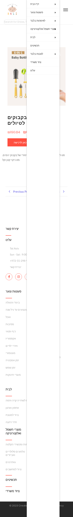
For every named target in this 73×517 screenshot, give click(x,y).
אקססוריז (11, 338)
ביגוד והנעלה (13, 302)
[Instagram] (18, 276)
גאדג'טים (11, 462)
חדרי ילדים (12, 345)
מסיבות (10, 324)
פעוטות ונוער (36, 12)
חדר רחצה (11, 422)
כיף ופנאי (11, 331)
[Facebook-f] (9, 276)
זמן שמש (10, 367)
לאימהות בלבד (37, 20)
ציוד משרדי (35, 62)
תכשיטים (34, 45)
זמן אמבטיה (12, 360)
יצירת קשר (12, 229)
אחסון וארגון (12, 407)
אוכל (8, 317)
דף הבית (34, 4)
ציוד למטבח (12, 414)
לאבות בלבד (36, 54)
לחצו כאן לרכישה (23, 142)
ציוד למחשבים (14, 469)
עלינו (32, 70)
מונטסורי (10, 353)
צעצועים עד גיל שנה (16, 309)
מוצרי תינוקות (13, 374)
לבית (32, 37)
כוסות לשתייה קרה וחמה (19, 400)
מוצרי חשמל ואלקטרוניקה (43, 29)
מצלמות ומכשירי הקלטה (19, 444)
